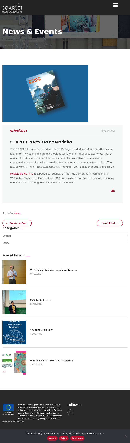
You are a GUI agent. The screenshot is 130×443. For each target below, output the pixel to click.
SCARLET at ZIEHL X (41, 330)
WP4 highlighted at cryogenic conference (53, 269)
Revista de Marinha (22, 173)
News (17, 213)
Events (6, 236)
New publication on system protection (51, 360)
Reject (64, 438)
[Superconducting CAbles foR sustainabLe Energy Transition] (22, 7)
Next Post (108, 223)
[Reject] (126, 436)
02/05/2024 (18, 131)
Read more (77, 438)
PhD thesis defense (41, 300)
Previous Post (18, 223)
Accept (52, 438)
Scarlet (111, 130)
